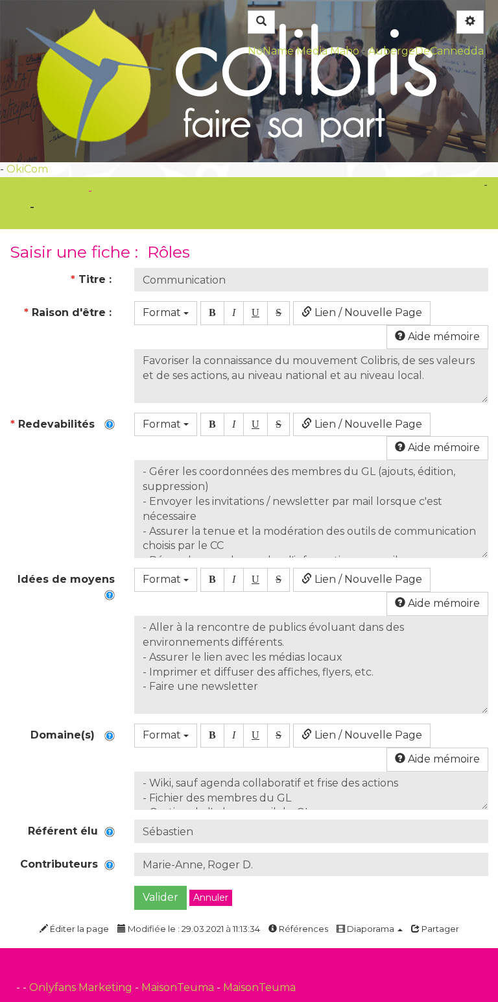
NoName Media (287, 51)
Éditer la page (78, 928)
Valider (160, 897)
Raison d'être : (69, 312)
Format (163, 312)
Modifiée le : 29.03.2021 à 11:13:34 (193, 928)
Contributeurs (62, 864)
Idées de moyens (66, 586)
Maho (344, 51)
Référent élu (66, 831)
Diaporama (370, 928)
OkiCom (27, 169)
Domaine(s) (67, 735)
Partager (439, 928)
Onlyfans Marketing (82, 987)
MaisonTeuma (179, 987)
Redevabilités (57, 424)
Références (302, 928)
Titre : (93, 279)
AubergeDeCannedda (426, 51)
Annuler (210, 897)
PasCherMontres (139, 190)
